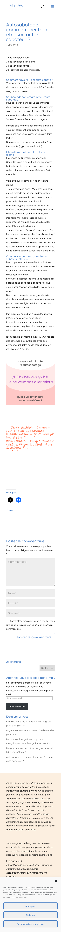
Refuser (30, 915)
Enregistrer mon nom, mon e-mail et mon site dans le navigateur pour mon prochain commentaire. (30, 625)
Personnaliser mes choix (30, 924)
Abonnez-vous (17, 706)
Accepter (30, 906)
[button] (56, 881)
